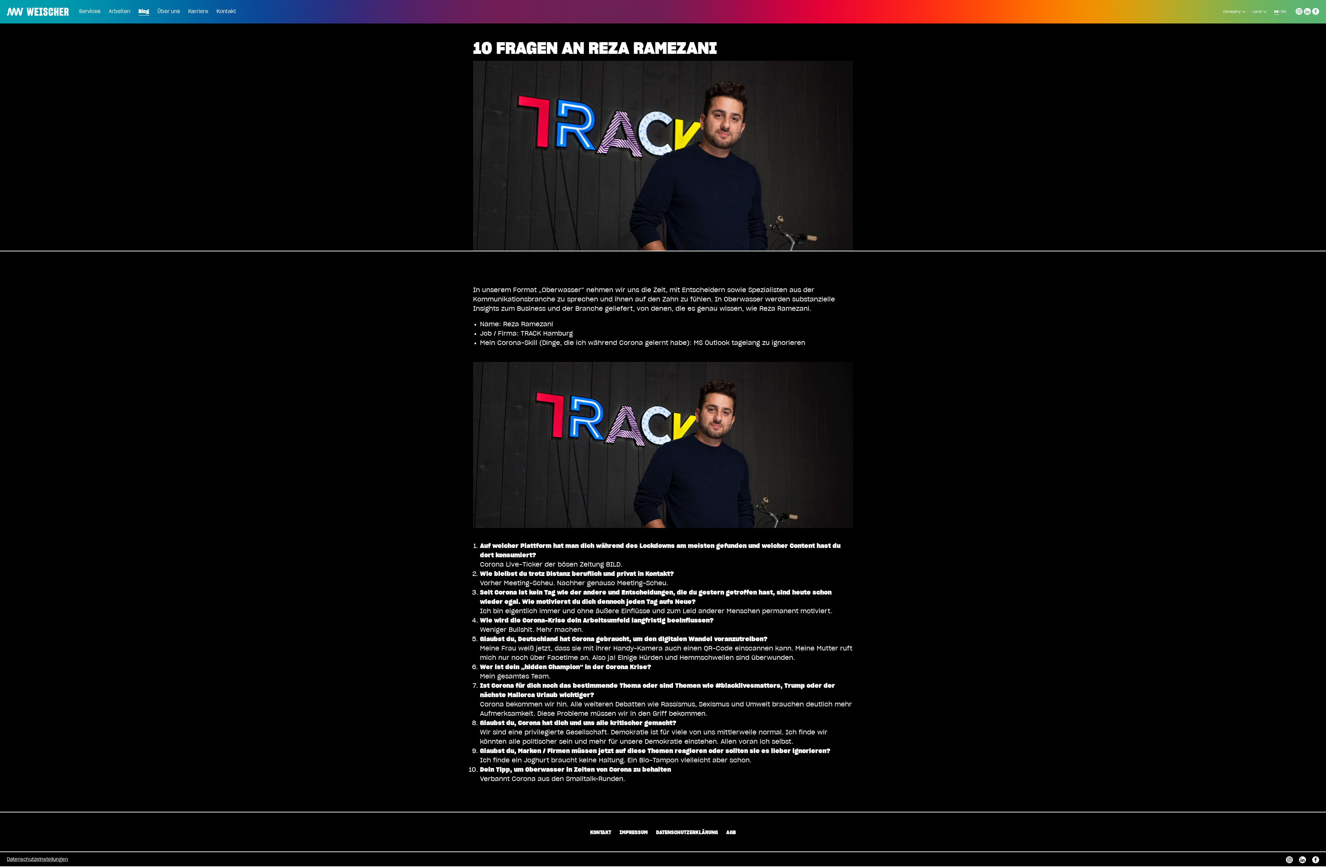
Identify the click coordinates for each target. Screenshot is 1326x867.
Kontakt (226, 11)
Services (89, 11)
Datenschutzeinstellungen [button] (37, 859)
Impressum (633, 832)
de (1276, 11)
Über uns (168, 11)
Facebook (1315, 10)
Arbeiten (119, 11)
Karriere (198, 11)
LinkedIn (1307, 10)
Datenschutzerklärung (687, 832)
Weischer (22, 7)
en (1283, 11)
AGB (731, 832)
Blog (143, 11)
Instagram (1299, 10)
